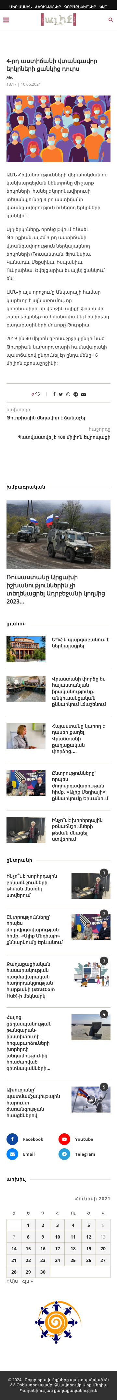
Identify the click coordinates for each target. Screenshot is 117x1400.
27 (103, 1260)
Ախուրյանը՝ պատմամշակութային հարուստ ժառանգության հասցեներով (33, 1102)
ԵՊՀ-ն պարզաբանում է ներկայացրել (80, 642)
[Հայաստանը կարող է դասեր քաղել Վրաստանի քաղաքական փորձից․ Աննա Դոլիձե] (26, 736)
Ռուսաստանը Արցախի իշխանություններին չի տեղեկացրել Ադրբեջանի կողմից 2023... (55, 589)
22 (28, 1260)
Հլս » (27, 1281)
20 (103, 1248)
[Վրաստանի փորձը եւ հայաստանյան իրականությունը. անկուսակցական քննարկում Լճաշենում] (26, 689)
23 (43, 1260)
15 (28, 1248)
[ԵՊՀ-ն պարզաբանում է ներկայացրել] (26, 649)
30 (43, 1272)
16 (43, 1248)
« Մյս (12, 1281)
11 (73, 1237)
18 (73, 1248)
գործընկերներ (80, 6)
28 (14, 1272)
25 (73, 1260)
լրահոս (16, 623)
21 (14, 1260)
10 (57, 1237)
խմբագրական (26, 487)
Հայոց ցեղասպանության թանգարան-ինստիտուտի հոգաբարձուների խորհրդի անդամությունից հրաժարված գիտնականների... (29, 1042)
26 (88, 1260)
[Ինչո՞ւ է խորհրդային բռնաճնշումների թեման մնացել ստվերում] (26, 830)
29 (28, 1272)
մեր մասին (20, 6)
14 (14, 1248)
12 (88, 1237)
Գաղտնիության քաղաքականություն (59, 1390)
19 (88, 1248)
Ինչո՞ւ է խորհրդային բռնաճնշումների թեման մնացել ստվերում (77, 829)
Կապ (103, 6)
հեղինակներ (48, 6)
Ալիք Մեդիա (95, 1385)
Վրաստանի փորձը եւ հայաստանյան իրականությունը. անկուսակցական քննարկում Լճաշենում (79, 691)
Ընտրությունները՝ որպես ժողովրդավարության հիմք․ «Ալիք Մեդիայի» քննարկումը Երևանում (80, 785)
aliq (9, 77)
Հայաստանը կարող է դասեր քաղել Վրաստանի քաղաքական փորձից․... (78, 738)
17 (57, 1248)
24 (57, 1260)
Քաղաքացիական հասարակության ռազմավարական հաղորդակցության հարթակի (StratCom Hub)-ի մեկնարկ (30, 980)
